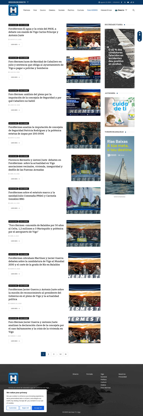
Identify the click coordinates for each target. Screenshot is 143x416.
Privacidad (123, 377)
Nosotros (122, 374)
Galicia (43, 10)
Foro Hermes (106, 388)
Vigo (35, 10)
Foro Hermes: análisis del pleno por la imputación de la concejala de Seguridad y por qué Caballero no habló (34, 97)
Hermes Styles (106, 10)
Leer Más (14, 44)
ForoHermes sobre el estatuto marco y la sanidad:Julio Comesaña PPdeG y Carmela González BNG (32, 195)
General (52, 10)
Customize (12, 408)
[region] (25, 400)
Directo (75, 374)
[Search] (134, 10)
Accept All (38, 408)
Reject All (25, 408)
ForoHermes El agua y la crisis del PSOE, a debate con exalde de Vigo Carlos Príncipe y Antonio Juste (33, 32)
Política (71, 10)
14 (60, 354)
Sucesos (61, 10)
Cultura (80, 10)
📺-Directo (119, 10)
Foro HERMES (92, 10)
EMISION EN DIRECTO (17, 2)
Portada (26, 10)
